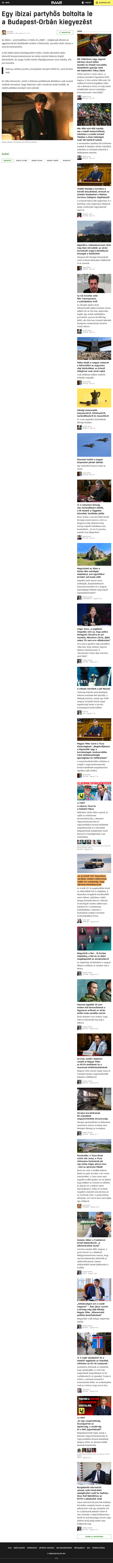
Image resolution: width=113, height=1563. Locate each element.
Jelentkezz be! (104, 3)
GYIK (9, 1548)
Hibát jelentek (19, 1548)
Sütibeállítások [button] (98, 1548)
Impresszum (32, 1548)
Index (5, 153)
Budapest (10, 33)
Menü (7, 3)
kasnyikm (10, 31)
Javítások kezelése (46, 1548)
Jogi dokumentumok (64, 1548)
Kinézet (88, 3)
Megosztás (66, 32)
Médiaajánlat (79, 1548)
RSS (88, 1548)
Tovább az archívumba (94, 1537)
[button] (7, 160)
